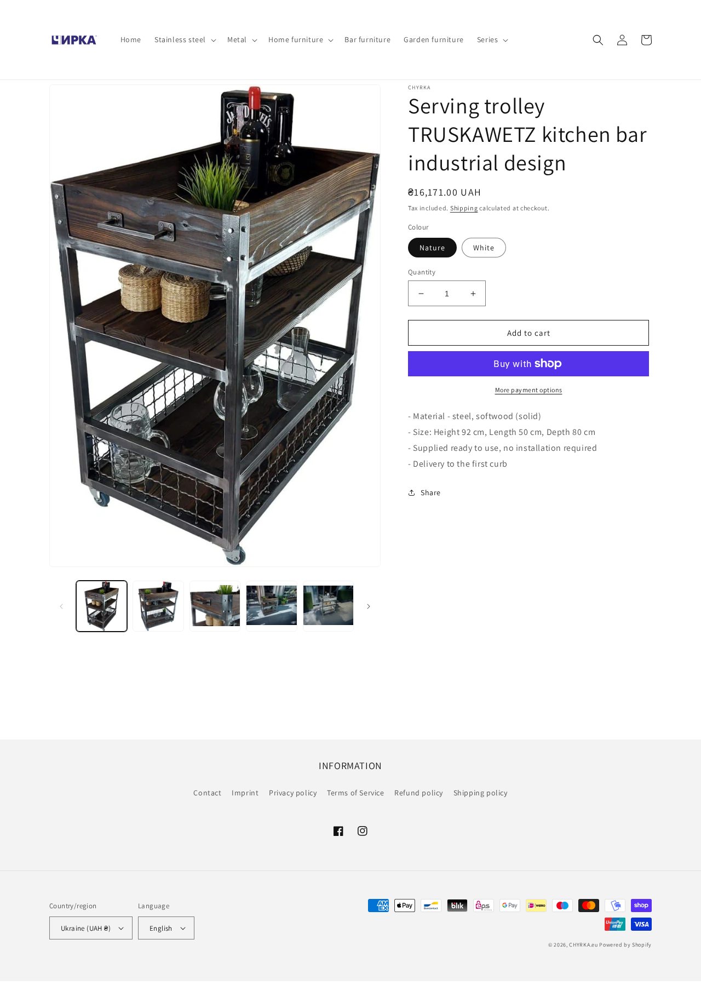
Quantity (421, 272)
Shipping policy (480, 793)
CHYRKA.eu (583, 944)
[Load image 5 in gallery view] (328, 606)
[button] (184, 39)
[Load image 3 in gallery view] (214, 606)
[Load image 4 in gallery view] (271, 606)
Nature (432, 248)
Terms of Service (355, 793)
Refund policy (418, 793)
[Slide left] (61, 606)
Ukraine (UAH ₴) (86, 928)
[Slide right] (369, 606)
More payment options (528, 390)
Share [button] (431, 492)
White (484, 248)
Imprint (245, 793)
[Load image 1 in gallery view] (101, 606)
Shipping (464, 208)
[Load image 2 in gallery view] (158, 606)
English (161, 928)
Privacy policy (293, 793)
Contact (207, 793)
